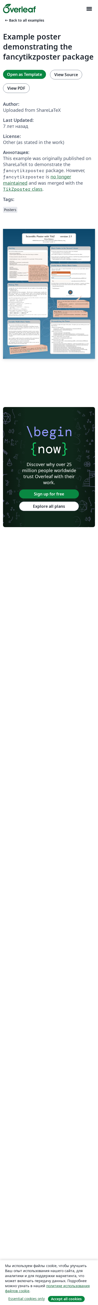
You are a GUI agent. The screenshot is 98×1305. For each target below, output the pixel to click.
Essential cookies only (26, 1298)
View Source (66, 74)
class (22, 189)
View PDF (16, 88)
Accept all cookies (66, 1298)
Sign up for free (49, 494)
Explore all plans (49, 506)
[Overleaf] (19, 8)
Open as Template (24, 74)
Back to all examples (24, 20)
